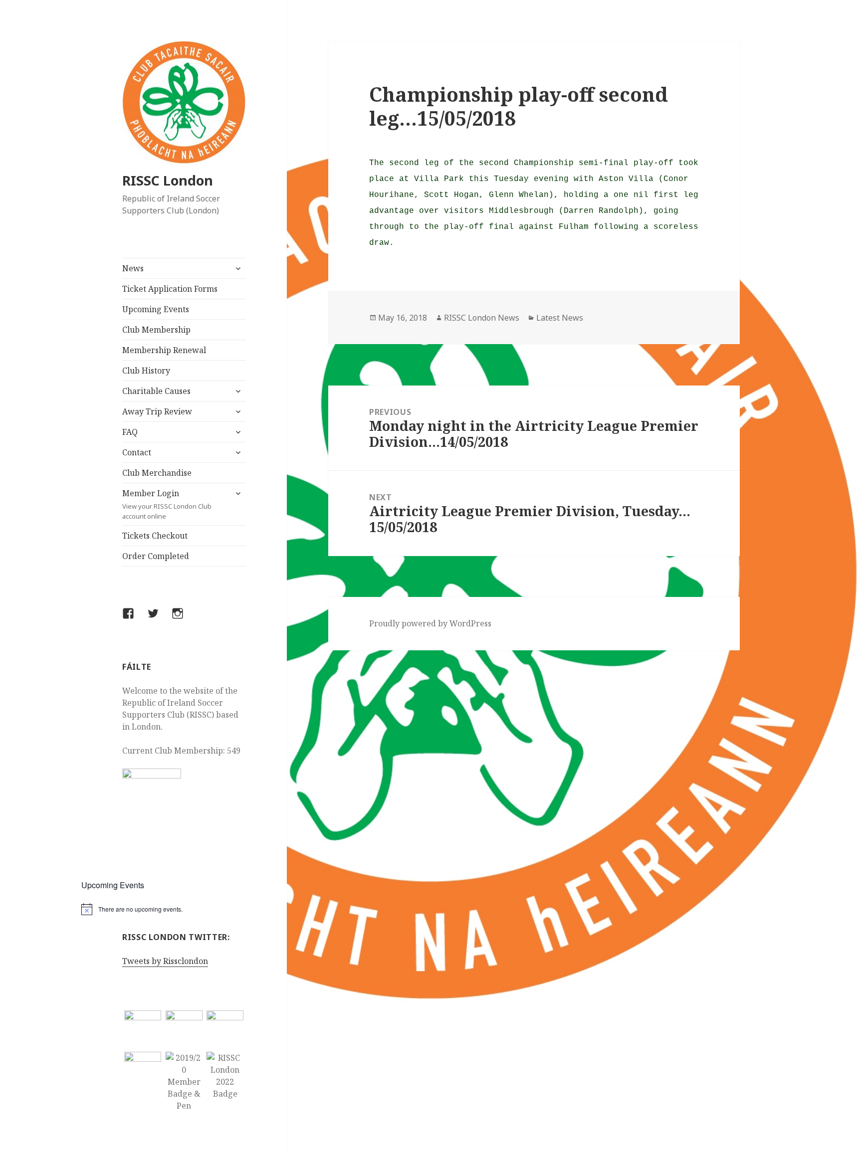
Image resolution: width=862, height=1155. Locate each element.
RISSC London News (481, 317)
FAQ (130, 431)
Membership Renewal (164, 350)
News (133, 268)
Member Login (167, 504)
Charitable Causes (156, 390)
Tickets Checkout (155, 535)
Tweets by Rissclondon (165, 961)
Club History (146, 370)
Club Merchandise (157, 472)
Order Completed (155, 556)
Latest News (559, 317)
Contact (136, 452)
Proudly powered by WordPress (430, 623)
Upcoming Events (155, 309)
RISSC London (167, 180)
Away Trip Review (157, 411)
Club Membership (156, 329)
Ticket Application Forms (169, 288)
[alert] (184, 909)
